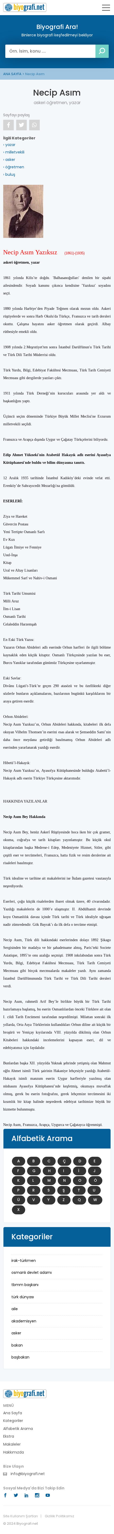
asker (16, 1333)
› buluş (9, 174)
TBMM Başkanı (24, 1284)
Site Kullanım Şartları (20, 1516)
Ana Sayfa (12, 1413)
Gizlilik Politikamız (59, 1516)
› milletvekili (13, 152)
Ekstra (8, 1436)
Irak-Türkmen (23, 1260)
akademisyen (23, 1321)
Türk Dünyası (22, 1297)
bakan (17, 1345)
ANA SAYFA (12, 73)
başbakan (20, 1357)
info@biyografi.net (27, 1473)
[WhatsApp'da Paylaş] (34, 125)
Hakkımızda (13, 1452)
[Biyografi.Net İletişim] (24, 1393)
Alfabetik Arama (18, 1428)
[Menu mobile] (106, 9)
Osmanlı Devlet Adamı (31, 1272)
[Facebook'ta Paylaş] (8, 125)
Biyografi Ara (24, 7)
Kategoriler (13, 1420)
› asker (9, 159)
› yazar (9, 144)
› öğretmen (13, 167)
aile (14, 1309)
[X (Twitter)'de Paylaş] (21, 125)
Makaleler (12, 1444)
